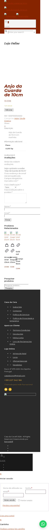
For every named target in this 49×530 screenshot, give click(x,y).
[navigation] (24, 524)
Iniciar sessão (9, 500)
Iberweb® (8, 441)
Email (7, 213)
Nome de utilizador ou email (12, 489)
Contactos (17, 311)
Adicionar (8, 110)
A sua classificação (12, 185)
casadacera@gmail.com (14, 376)
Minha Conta (18, 338)
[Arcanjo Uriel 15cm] (18, 236)
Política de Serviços (21, 314)
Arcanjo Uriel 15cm (19, 261)
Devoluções (18, 334)
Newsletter (17, 365)
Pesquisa (8, 288)
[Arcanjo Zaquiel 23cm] (12, 236)
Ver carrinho (20, 529)
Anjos (16, 118)
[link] (34, 32)
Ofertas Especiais (20, 361)
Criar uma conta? (7, 516)
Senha (28, 488)
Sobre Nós (17, 307)
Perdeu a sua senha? (11, 505)
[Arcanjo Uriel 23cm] (6, 236)
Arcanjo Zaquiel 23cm (13, 259)
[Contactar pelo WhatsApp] (43, 524)
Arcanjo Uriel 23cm (7, 259)
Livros (15, 357)
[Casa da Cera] (16, 9)
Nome (7, 206)
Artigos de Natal (19, 353)
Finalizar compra (7, 529)
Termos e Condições (21, 330)
